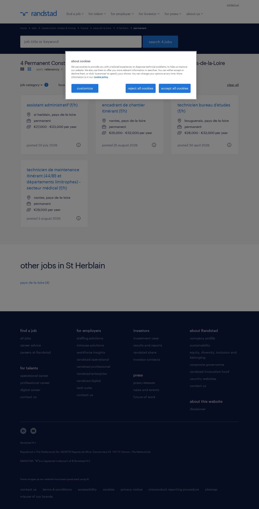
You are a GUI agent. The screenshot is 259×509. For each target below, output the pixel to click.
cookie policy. (101, 77)
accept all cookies (174, 88)
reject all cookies (140, 88)
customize (85, 88)
